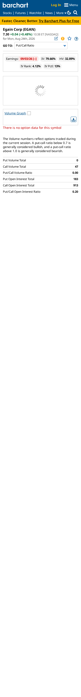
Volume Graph (15, 113)
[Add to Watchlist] (69, 38)
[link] (76, 39)
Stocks (7, 13)
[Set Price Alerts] (62, 39)
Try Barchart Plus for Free (59, 21)
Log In (56, 5)
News (49, 13)
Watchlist (35, 13)
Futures (20, 13)
